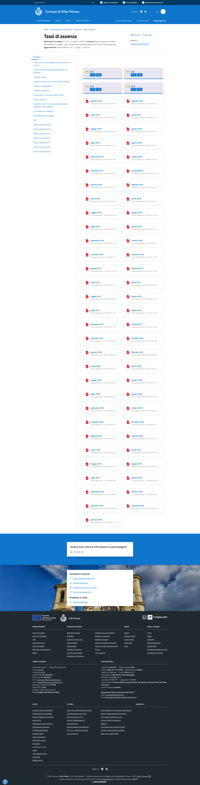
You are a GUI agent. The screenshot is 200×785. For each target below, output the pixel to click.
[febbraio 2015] (128, 101)
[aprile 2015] (128, 115)
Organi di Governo (38, 633)
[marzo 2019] (87, 450)
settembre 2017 (97, 324)
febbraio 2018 (137, 352)
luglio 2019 (95, 477)
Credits (34, 750)
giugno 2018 (137, 380)
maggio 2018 (96, 380)
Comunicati (128, 643)
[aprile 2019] (128, 450)
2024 (133, 71)
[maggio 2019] (87, 463)
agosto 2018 (137, 394)
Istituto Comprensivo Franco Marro (113, 730)
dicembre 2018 (138, 422)
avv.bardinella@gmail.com (115, 695)
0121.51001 (39, 670)
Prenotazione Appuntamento (42, 723)
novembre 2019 (97, 505)
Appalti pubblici (72, 643)
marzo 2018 (95, 366)
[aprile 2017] (128, 282)
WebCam (104, 723)
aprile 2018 (136, 366)
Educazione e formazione (75, 656)
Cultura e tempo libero (74, 653)
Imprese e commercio (102, 636)
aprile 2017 (136, 282)
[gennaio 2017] (87, 268)
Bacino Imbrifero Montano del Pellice (113, 713)
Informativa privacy (39, 740)
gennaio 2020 (96, 519)
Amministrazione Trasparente (61, 29)
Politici (34, 653)
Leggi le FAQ (36, 720)
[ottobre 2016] (128, 240)
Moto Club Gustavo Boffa (109, 733)
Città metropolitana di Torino (76, 713)
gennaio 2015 (96, 100)
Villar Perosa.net (72, 723)
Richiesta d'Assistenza (40, 730)
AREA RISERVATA (100, 781)
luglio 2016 (95, 226)
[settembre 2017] (87, 324)
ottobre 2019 (137, 491)
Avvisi (126, 646)
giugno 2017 (137, 296)
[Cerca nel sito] (163, 11)
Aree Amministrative (39, 636)
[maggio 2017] (87, 296)
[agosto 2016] (128, 226)
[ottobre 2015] (128, 156)
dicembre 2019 (138, 505)
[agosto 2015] (128, 142)
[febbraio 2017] (128, 268)
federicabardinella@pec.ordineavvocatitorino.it (120, 697)
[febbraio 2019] (128, 436)
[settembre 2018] (87, 408)
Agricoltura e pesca (73, 633)
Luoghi (149, 636)
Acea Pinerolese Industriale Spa (78, 727)
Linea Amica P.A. (72, 733)
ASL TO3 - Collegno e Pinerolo (77, 730)
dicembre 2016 (138, 254)
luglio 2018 (95, 394)
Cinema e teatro (129, 636)
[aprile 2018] (128, 366)
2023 (92, 71)
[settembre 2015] (87, 156)
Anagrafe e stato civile (74, 639)
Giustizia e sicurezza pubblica (105, 633)
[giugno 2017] (128, 296)
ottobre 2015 (137, 156)
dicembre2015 (137, 170)
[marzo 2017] (87, 282)
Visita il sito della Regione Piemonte (79, 710)
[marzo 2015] (87, 115)
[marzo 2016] (87, 198)
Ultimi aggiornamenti (39, 753)
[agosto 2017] (128, 310)
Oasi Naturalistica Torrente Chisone (113, 727)
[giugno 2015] (128, 129)
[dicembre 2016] (128, 254)
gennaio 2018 (96, 352)
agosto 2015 (137, 142)
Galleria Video (151, 646)
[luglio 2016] (87, 226)
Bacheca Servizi (37, 733)
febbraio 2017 (137, 268)
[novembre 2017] (87, 338)
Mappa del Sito (37, 760)
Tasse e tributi (129, 639)
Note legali (36, 743)
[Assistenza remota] (149, 776)
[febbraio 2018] (128, 352)
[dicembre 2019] (128, 505)
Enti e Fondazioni (38, 646)
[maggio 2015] (87, 129)
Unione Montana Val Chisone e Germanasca (116, 710)
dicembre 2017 (138, 338)
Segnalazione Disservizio (40, 727)
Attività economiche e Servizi (157, 649)
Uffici (34, 639)
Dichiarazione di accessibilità (42, 713)
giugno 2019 (137, 463)
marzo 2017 (95, 282)
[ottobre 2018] (128, 408)
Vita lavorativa (100, 653)
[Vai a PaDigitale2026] (155, 617)
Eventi (149, 633)
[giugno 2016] (128, 212)
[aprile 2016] (128, 198)
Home (46, 29)
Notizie (126, 633)
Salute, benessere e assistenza (105, 643)
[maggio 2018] (87, 380)
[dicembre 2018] (128, 422)
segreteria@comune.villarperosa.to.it (49, 682)
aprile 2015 (136, 114)
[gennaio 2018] (87, 352)
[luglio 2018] (87, 394)
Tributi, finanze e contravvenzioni (106, 646)
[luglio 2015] (87, 142)
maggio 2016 (96, 212)
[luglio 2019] (87, 477)
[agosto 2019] (128, 477)
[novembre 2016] (87, 254)
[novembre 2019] (87, 505)
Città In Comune (142, 776)
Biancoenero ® (108, 779)
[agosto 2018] (128, 394)
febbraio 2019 (137, 435)
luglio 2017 (95, 310)
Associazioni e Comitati (155, 653)
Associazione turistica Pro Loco (111, 717)
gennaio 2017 (96, 268)
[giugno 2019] (128, 463)
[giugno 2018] (128, 380)
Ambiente (70, 636)
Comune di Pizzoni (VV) (74, 717)
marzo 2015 (95, 114)
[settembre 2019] (87, 491)
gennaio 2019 (96, 435)
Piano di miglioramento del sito (43, 717)
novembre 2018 (97, 422)
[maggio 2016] (87, 212)
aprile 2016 (136, 198)
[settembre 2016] (87, 240)
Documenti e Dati (38, 643)
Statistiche (36, 757)
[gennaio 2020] (87, 519)
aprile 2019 (136, 449)
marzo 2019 (95, 449)
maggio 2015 (96, 128)
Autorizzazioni (71, 646)
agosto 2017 (137, 310)
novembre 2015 (97, 170)
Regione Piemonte (39, 2)
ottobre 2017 (137, 324)
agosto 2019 (137, 477)
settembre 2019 (97, 491)
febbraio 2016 (137, 184)
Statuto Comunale (38, 737)
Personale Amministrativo (41, 649)
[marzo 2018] (87, 366)
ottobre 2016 (137, 240)
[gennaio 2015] (87, 101)
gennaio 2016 (96, 184)
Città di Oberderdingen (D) (76, 720)
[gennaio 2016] (87, 184)
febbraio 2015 (137, 100)
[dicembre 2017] (128, 338)
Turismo (97, 649)
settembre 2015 (97, 156)
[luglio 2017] (87, 310)
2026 (133, 86)
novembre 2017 (97, 338)
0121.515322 (40, 672)
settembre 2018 (97, 408)
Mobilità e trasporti (101, 639)
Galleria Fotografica (153, 643)
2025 (92, 86)
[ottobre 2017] (128, 324)
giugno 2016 (137, 212)
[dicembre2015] (128, 170)
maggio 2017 (96, 296)
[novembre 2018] (87, 422)
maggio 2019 (96, 463)
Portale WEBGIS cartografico (111, 720)
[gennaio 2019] (87, 436)
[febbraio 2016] (128, 184)
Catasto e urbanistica (74, 649)
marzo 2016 (95, 198)
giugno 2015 (137, 128)
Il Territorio (150, 639)
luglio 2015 (95, 142)
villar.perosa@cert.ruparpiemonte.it (49, 680)
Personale (77, 29)
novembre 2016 (97, 254)
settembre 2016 (97, 240)
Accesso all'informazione (124, 21)
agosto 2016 (137, 226)
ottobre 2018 (137, 408)
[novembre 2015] (87, 170)
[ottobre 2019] (128, 491)
